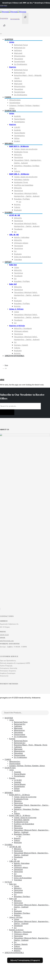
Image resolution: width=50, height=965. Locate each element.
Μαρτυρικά (18, 53)
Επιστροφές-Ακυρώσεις (8, 671)
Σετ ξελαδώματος (20, 64)
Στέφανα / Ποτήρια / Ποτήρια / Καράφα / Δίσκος (27, 766)
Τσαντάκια (18, 259)
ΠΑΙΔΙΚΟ (8, 212)
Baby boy (13, 265)
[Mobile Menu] (2, 33)
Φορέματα (18, 210)
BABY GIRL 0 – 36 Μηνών (19, 174)
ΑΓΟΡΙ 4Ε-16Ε (14, 215)
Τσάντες (17, 171)
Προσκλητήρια (19, 61)
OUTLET (8, 262)
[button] (1, 709)
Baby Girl (13, 284)
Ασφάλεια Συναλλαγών (7, 673)
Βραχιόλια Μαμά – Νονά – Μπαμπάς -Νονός (30, 745)
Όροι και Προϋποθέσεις (8, 660)
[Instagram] (0, 609)
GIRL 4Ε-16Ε (14, 234)
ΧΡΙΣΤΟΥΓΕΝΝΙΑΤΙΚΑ (14, 355)
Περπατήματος (19, 122)
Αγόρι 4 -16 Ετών (16, 309)
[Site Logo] (13, 12)
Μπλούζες (18, 154)
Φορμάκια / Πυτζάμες (22, 199)
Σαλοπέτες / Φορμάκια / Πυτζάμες (26, 166)
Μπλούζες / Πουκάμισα (23, 328)
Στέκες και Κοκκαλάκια (22, 257)
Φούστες (17, 204)
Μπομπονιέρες (19, 56)
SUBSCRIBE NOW (7, 412)
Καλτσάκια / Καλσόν (21, 179)
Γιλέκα (16, 267)
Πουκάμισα (18, 229)
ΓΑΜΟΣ (8, 97)
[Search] (47, 713)
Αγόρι (11, 42)
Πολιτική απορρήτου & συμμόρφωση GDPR (15, 663)
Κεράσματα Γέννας (21, 152)
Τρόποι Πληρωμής (6, 666)
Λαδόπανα (18, 50)
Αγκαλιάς (17, 116)
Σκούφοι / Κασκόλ (21, 345)
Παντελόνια (18, 157)
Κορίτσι (12, 67)
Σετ (15, 168)
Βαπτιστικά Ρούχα (21, 45)
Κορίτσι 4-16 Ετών (17, 326)
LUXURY (17, 127)
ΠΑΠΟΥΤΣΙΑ (10, 110)
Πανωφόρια (18, 59)
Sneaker (17, 141)
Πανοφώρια (18, 246)
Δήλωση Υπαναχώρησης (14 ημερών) (25, 960)
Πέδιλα (16, 138)
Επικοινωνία (4, 676)
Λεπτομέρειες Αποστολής (8, 668)
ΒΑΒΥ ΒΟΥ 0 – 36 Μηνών (19, 146)
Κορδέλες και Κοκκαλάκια (23, 185)
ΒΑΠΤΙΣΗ (9, 39)
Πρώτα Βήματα (19, 119)
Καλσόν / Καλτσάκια (21, 237)
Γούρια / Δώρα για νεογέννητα (25, 149)
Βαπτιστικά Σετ (19, 48)
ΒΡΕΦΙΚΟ (9, 143)
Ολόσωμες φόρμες (21, 243)
